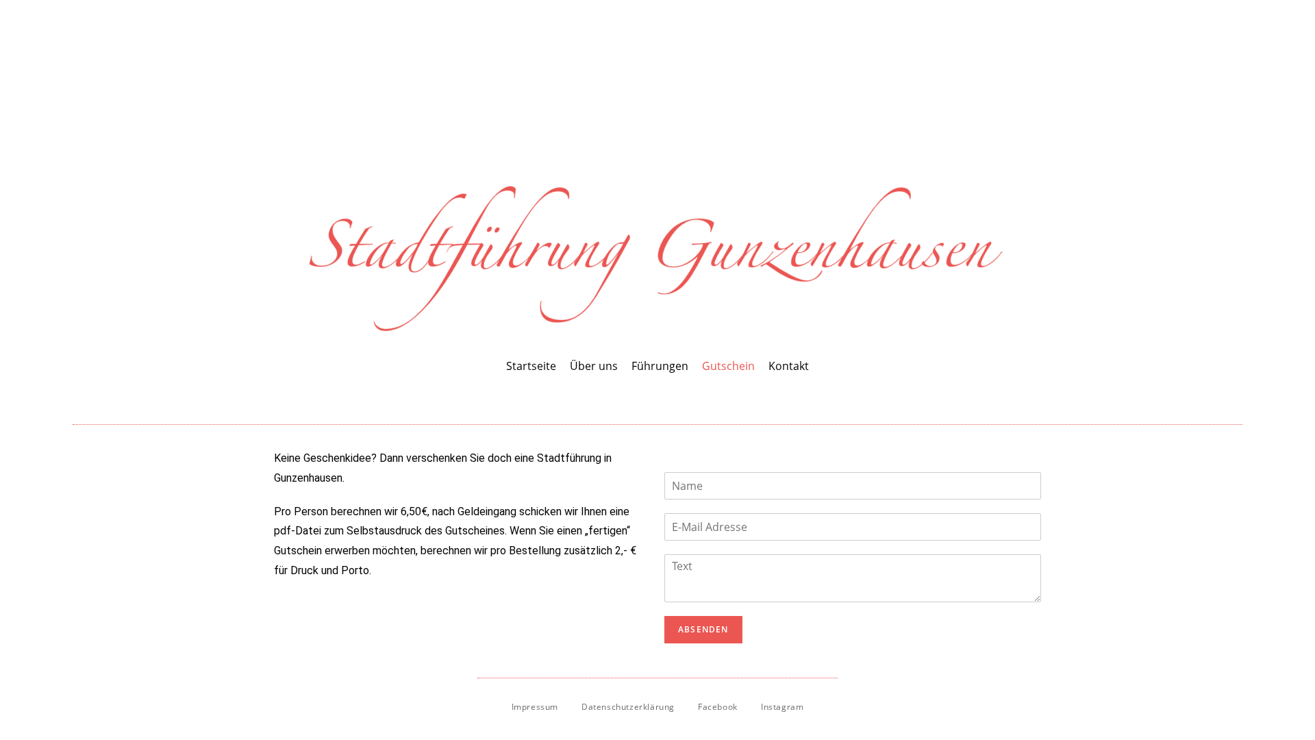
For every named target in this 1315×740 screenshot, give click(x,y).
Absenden (703, 629)
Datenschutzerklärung (628, 707)
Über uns (594, 366)
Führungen (659, 366)
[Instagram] (669, 396)
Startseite (531, 366)
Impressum (535, 707)
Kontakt (788, 366)
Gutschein (728, 366)
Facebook (718, 707)
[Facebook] (646, 396)
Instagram (782, 707)
